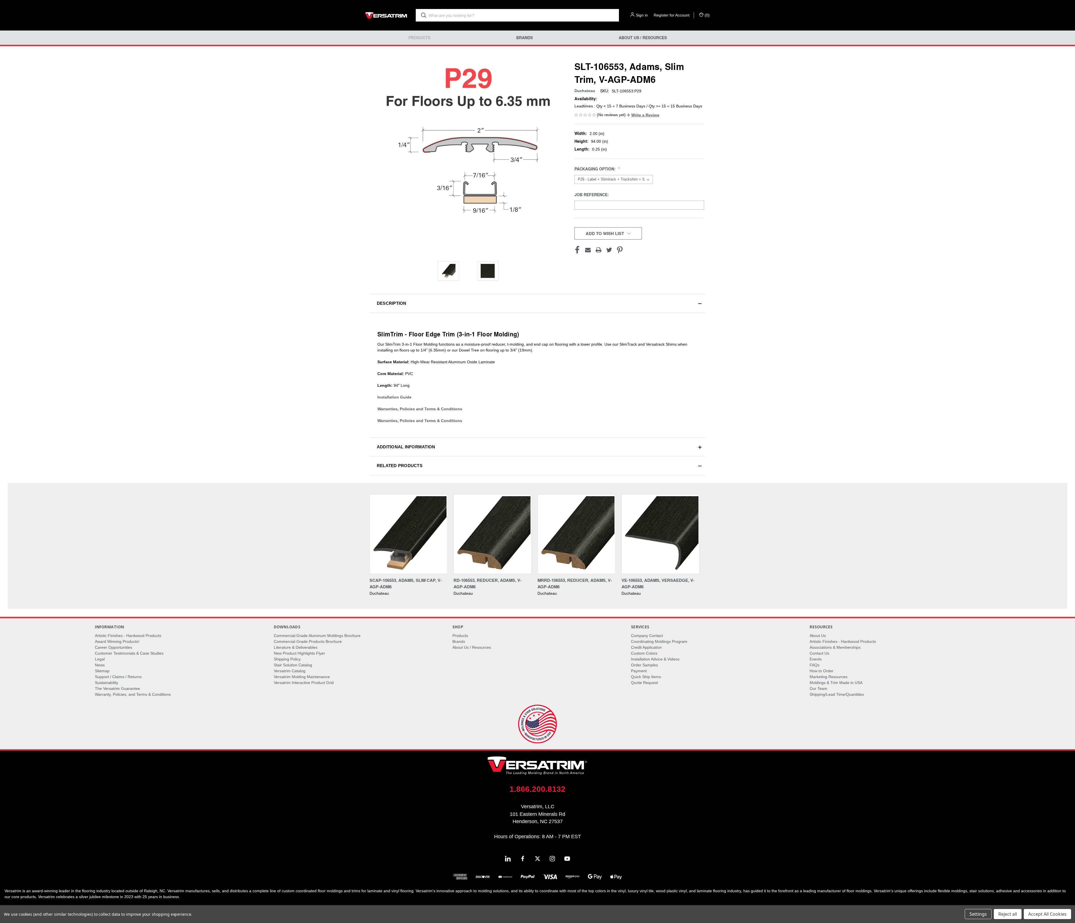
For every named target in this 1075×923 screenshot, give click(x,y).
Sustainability (106, 682)
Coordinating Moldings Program (659, 641)
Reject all (1007, 914)
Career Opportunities (113, 647)
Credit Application (646, 647)
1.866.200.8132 (537, 789)
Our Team (818, 688)
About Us (818, 635)
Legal (100, 659)
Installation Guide (394, 397)
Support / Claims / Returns (118, 676)
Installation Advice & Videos (655, 659)
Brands (524, 38)
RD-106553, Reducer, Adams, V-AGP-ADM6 (488, 583)
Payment (639, 671)
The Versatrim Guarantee (117, 688)
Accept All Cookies (1047, 914)
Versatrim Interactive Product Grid (304, 682)
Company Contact (647, 635)
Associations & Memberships (835, 647)
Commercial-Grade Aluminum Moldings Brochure (317, 635)
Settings (978, 914)
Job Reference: (592, 195)
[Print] (598, 250)
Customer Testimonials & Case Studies (129, 653)
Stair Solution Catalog (293, 665)
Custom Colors (644, 653)
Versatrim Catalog (289, 671)
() (707, 15)
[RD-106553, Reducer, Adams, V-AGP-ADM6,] (493, 534)
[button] (643, 115)
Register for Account (672, 15)
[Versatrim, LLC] (386, 15)
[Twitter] (609, 250)
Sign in (642, 15)
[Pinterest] (620, 250)
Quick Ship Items (646, 676)
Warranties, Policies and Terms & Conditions (419, 409)
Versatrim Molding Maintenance (302, 676)
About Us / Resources (643, 38)
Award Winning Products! (117, 641)
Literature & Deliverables (295, 647)
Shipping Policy (287, 659)
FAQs (814, 665)
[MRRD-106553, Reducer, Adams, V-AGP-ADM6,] (576, 534)
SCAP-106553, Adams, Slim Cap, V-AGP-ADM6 (406, 583)
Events (816, 659)
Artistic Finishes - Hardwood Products (128, 635)
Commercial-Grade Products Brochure (308, 641)
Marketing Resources (828, 676)
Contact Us (819, 653)
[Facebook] (577, 250)
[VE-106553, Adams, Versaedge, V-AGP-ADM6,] (660, 534)
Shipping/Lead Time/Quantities (837, 694)
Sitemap (102, 671)
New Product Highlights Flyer (299, 653)
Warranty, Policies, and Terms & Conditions (133, 694)
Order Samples (644, 665)
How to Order (821, 671)
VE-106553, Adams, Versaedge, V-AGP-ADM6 (658, 583)
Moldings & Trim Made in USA (836, 682)
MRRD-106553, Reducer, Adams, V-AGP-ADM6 (575, 583)
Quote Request (644, 682)
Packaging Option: (595, 169)
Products (419, 38)
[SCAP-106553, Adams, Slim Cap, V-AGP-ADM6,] (409, 534)
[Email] (588, 250)
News (100, 665)
